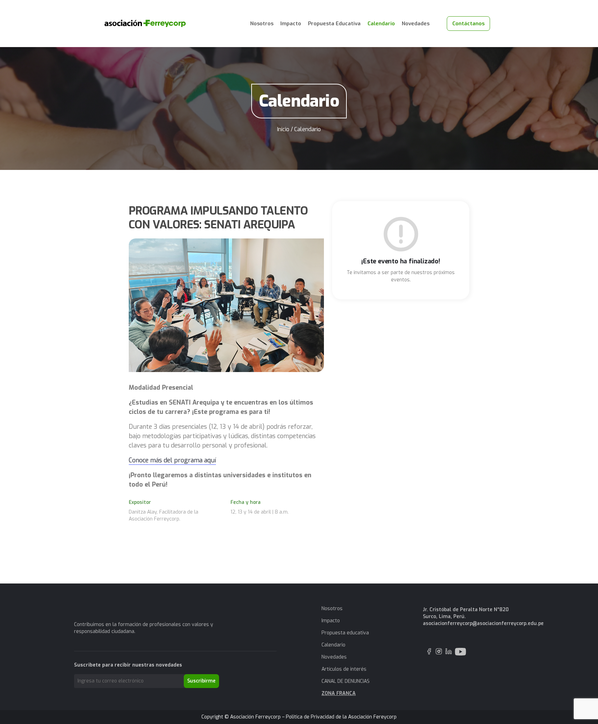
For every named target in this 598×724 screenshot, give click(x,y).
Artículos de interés (343, 669)
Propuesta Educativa (334, 23)
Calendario (381, 23)
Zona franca (338, 693)
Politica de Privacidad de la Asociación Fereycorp (341, 717)
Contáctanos (468, 23)
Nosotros (261, 23)
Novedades (415, 23)
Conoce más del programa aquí (172, 460)
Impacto (290, 23)
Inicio (283, 129)
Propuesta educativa (345, 633)
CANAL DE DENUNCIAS (345, 681)
